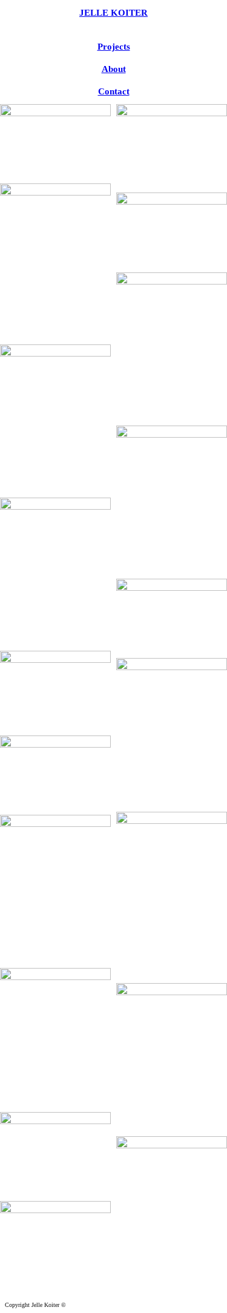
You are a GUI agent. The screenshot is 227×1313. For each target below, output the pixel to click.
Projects (113, 46)
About (114, 69)
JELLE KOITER (113, 12)
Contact (114, 91)
